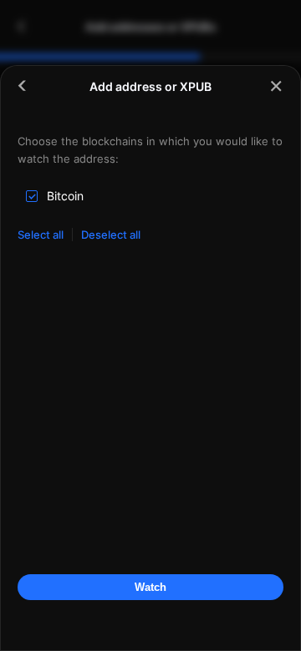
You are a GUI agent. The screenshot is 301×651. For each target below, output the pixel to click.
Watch (150, 587)
